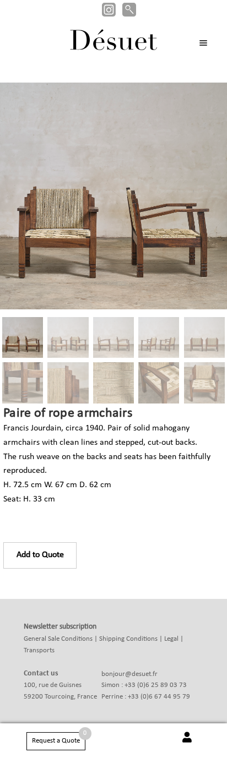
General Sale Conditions (58, 638)
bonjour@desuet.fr (129, 674)
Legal (171, 638)
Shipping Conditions (128, 638)
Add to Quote (40, 554)
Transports (39, 650)
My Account (187, 743)
